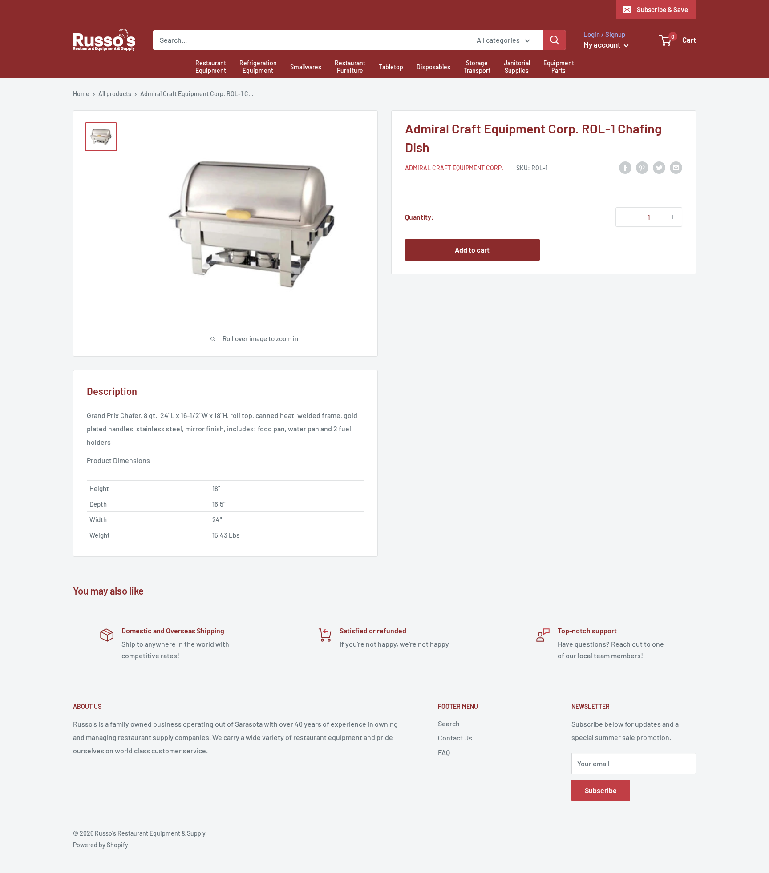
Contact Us (455, 737)
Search (449, 723)
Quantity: (419, 217)
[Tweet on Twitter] (659, 167)
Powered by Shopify (100, 845)
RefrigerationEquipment (258, 66)
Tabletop (391, 67)
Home (81, 93)
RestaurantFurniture (350, 66)
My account (602, 44)
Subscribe (601, 790)
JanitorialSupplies (517, 66)
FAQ (444, 752)
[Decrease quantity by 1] (625, 217)
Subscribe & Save (662, 9)
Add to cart (472, 249)
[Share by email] (676, 167)
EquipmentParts (558, 66)
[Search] (554, 40)
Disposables (433, 67)
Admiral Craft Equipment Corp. (454, 168)
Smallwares (305, 67)
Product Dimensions (118, 460)
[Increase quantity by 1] (672, 217)
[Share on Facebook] (625, 167)
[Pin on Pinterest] (642, 167)
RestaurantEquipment (210, 66)
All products (114, 93)
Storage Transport (477, 66)
